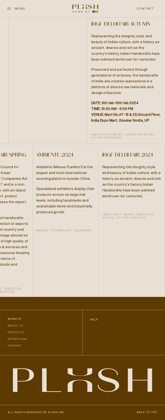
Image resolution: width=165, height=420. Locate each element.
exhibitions (17, 339)
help (94, 319)
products (16, 332)
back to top (147, 412)
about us (15, 325)
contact (145, 8)
